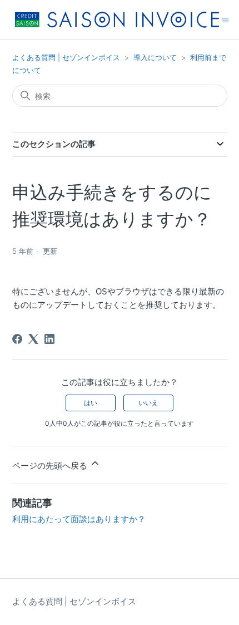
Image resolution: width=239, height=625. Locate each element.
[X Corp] (33, 339)
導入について (155, 57)
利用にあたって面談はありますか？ (79, 519)
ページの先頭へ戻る (50, 465)
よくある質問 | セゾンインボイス (67, 57)
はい (90, 402)
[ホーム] (117, 19)
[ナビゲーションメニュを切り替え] (225, 19)
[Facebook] (17, 339)
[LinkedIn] (49, 339)
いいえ (148, 402)
